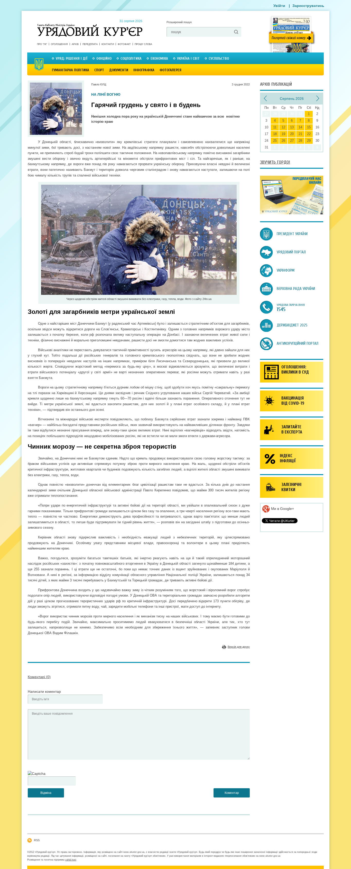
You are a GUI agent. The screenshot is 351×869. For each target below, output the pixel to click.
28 (300, 141)
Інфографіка (143, 70)
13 (292, 127)
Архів (75, 44)
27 (292, 141)
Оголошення (59, 44)
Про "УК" (42, 44)
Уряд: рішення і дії (71, 58)
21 (300, 134)
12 (283, 127)
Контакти (107, 44)
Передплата (90, 44)
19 (283, 134)
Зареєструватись (308, 6)
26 (283, 141)
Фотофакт (124, 44)
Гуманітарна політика (70, 70)
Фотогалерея (170, 70)
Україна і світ (188, 58)
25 (275, 141)
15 (309, 127)
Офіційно (104, 58)
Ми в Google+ (282, 509)
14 (300, 127)
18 (275, 134)
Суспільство (219, 58)
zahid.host (70, 859)
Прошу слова (143, 44)
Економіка (159, 58)
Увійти (279, 6)
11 (274, 127)
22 (309, 134)
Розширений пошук (179, 22)
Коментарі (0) (39, 677)
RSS (37, 840)
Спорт (99, 70)
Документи (118, 70)
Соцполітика (131, 58)
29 (309, 141)
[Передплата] (291, 213)
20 (292, 134)
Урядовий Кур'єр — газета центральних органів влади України (89, 25)
